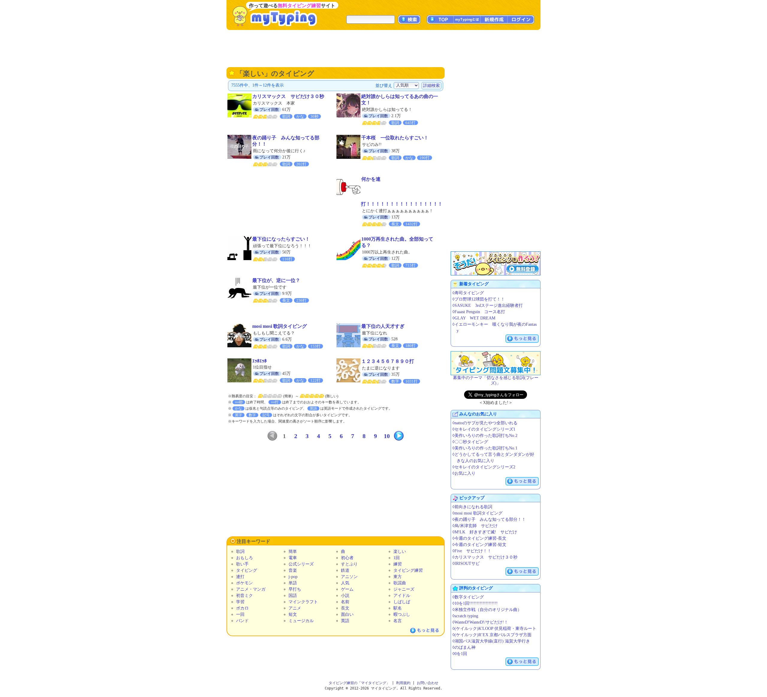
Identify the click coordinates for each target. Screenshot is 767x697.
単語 (293, 583)
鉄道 (345, 570)
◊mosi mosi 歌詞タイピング (477, 513)
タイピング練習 (408, 570)
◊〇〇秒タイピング (470, 442)
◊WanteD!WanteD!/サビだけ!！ (480, 622)
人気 (345, 583)
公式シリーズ (301, 564)
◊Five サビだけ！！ (471, 551)
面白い (347, 614)
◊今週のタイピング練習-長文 (479, 538)
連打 (240, 576)
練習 (397, 564)
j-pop (293, 576)
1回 (396, 558)
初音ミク (244, 595)
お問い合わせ (427, 683)
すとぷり (349, 564)
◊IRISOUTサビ (466, 563)
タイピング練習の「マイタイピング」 (359, 683)
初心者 (347, 558)
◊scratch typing (465, 616)
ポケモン (244, 583)
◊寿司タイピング (468, 293)
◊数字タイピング (468, 597)
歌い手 (242, 564)
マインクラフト (303, 602)
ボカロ (242, 608)
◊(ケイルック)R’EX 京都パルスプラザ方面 (492, 635)
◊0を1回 (459, 653)
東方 (397, 576)
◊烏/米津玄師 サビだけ (475, 525)
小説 (345, 595)
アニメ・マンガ (250, 589)
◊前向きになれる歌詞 (472, 507)
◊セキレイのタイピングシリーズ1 (483, 429)
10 (387, 436)
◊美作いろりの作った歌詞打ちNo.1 (484, 448)
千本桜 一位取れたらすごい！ (394, 137)
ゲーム (347, 589)
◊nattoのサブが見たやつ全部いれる (484, 423)
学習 (240, 602)
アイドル (401, 595)
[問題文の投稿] (495, 363)
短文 (293, 614)
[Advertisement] (383, 47)
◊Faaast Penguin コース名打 (478, 312)
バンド (242, 620)
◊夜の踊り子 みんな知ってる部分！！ (489, 519)
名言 (397, 620)
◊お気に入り (463, 473)
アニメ (295, 608)
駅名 (397, 608)
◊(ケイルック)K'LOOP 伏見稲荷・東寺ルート (494, 628)
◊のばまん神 (463, 647)
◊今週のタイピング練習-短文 (479, 544)
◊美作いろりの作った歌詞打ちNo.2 (484, 435)
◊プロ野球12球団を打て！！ (478, 299)
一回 (240, 614)
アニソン (349, 576)
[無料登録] (495, 263)
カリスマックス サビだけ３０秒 (288, 96)
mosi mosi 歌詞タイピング (279, 326)
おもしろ (244, 558)
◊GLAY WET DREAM (473, 318)
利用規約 (403, 683)
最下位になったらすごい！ (281, 239)
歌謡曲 (399, 583)
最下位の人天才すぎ (382, 326)
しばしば (401, 602)
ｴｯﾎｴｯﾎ (259, 360)
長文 (345, 608)
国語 (293, 595)
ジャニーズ (403, 589)
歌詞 (240, 551)
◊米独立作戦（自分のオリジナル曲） (487, 609)
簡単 (293, 551)
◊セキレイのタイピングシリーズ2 (483, 467)
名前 (345, 602)
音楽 (293, 570)
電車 (293, 558)
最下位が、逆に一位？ (276, 280)
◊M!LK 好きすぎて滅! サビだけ (484, 532)
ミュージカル (301, 620)
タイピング (246, 570)
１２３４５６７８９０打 (387, 361)
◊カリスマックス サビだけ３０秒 (484, 557)
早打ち (295, 589)
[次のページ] (399, 435)
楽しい (399, 551)
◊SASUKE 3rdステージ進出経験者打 (487, 305)
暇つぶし (401, 614)
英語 (345, 620)
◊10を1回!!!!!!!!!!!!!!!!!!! (475, 603)
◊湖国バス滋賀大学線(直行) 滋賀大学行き (491, 641)
